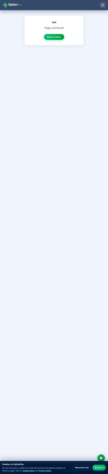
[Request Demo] (101, 458)
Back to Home (54, 37)
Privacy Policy (45, 471)
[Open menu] (102, 5)
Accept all (99, 467)
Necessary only (82, 467)
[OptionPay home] (12, 5)
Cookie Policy (29, 471)
